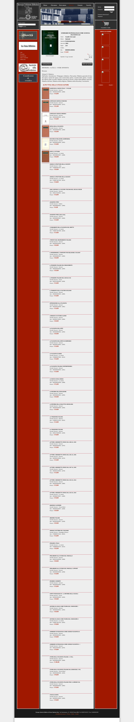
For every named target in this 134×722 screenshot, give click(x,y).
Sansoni (67, 39)
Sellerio (60, 203)
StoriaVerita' (23, 56)
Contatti (80, 5)
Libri (21, 52)
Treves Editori (62, 507)
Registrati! (100, 16)
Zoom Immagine (50, 55)
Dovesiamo (62, 5)
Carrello (88, 5)
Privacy (68, 714)
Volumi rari (22, 59)
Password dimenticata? (103, 14)
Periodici (22, 54)
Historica (61, 418)
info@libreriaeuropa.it (61, 714)
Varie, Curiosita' (24, 57)
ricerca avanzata (22, 26)
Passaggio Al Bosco (63, 532)
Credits (77, 714)
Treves (60, 279)
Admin (72, 714)
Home (45, 5)
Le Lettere (61, 153)
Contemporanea (70, 41)
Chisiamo (54, 5)
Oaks (60, 166)
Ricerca (71, 5)
